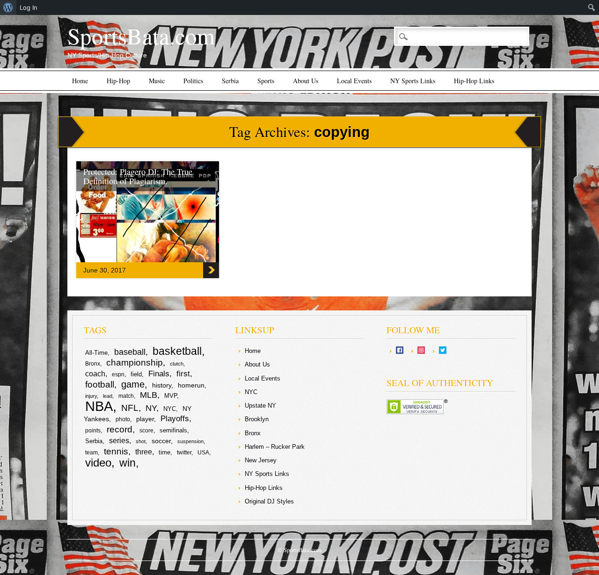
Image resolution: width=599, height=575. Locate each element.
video (98, 462)
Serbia (230, 80)
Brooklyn (257, 419)
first (183, 373)
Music (157, 80)
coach (95, 374)
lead (107, 396)
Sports (265, 80)
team (91, 452)
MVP (170, 395)
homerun (191, 385)
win (127, 463)
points (93, 430)
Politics (193, 80)
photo (123, 419)
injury (91, 396)
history (161, 385)
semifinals (173, 430)
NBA (99, 406)
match (126, 396)
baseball (130, 352)
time (164, 452)
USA (203, 452)
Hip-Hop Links (474, 80)
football (99, 384)
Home (80, 80)
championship (134, 362)
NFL (130, 407)
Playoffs (175, 418)
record (119, 429)
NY (151, 408)
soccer (161, 441)
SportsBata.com (141, 35)
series (119, 441)
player (145, 419)
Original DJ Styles (269, 501)
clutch (176, 364)
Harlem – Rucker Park (275, 446)
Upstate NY (260, 405)
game (133, 384)
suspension (190, 441)
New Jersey (261, 460)
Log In (28, 7)
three (143, 452)
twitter (184, 452)
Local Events (354, 80)
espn (118, 374)
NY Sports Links (412, 80)
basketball (177, 351)
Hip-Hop (118, 80)
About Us (305, 80)
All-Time (96, 352)
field (136, 374)
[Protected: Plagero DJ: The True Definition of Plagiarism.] (169, 260)
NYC (169, 408)
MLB (148, 395)
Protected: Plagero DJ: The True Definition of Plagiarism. (137, 176)
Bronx (92, 363)
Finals (158, 373)
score (146, 430)
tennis (116, 451)
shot (141, 441)
